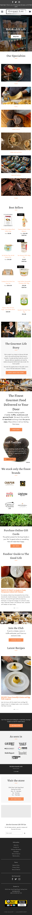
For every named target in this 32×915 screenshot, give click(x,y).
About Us (16, 845)
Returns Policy (16, 865)
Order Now (9, 459)
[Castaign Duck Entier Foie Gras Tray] (8, 272)
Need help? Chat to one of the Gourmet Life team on (13, 5)
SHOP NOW (16, 429)
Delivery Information (16, 849)
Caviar (16, 83)
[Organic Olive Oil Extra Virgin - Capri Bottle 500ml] (8, 298)
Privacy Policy (16, 867)
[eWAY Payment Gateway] (16, 906)
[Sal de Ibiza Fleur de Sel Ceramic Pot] (8, 246)
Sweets (16, 198)
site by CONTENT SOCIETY (21, 912)
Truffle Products (16, 129)
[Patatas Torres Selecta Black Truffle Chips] (8, 220)
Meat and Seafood (16, 175)
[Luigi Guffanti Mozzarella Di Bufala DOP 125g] (24, 272)
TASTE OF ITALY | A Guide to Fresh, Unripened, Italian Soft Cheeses (13, 591)
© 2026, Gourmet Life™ (9, 912)
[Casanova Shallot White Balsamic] (24, 220)
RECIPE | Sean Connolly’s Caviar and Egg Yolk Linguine (15, 698)
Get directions (16, 799)
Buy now (16, 546)
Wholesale (16, 851)
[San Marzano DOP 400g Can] (24, 246)
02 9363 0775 (16, 725)
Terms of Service (16, 854)
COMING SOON (16, 640)
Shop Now (16, 36)
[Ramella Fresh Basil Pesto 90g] (24, 300)
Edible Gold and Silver (16, 152)
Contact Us (16, 847)
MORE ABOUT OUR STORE (16, 372)
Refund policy (16, 856)
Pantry (16, 106)
